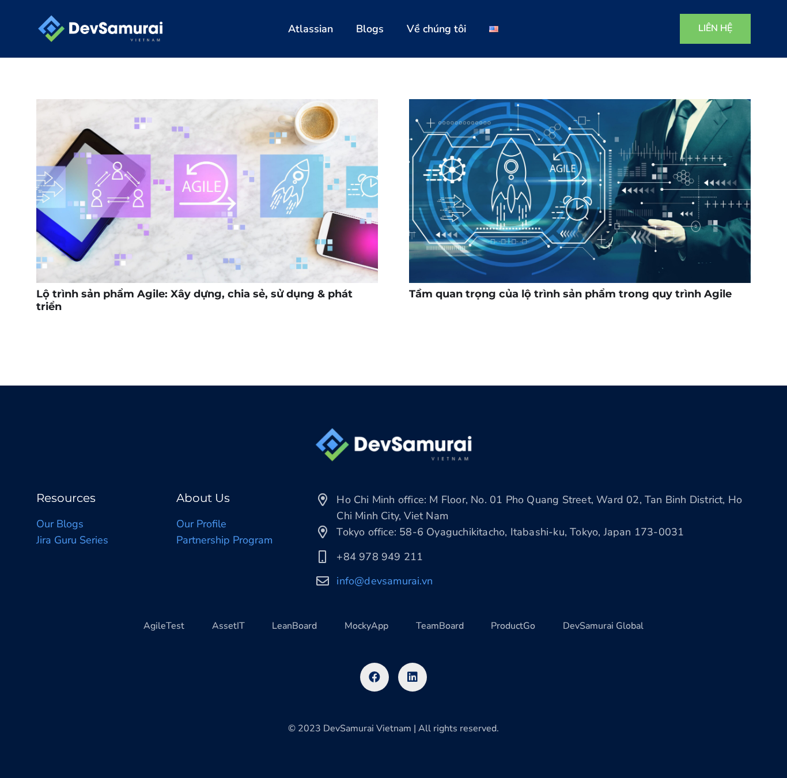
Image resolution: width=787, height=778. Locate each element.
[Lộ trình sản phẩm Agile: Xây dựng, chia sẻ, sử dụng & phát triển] (207, 191)
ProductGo (513, 626)
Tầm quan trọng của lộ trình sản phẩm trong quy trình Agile (570, 294)
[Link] (100, 28)
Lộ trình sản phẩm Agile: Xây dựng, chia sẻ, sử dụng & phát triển (194, 300)
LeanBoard (294, 626)
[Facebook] (374, 677)
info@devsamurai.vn (384, 581)
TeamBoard (440, 626)
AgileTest (163, 626)
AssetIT (228, 626)
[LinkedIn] (412, 677)
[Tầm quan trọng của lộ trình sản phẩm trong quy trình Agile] (580, 191)
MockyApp (366, 626)
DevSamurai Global (603, 626)
